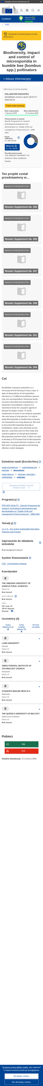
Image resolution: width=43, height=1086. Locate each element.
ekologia (5, 470)
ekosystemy (18, 470)
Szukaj (32, 10)
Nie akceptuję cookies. (21, 1082)
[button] (27, 10)
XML (23, 744)
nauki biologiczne (29, 467)
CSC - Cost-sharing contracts (14, 564)
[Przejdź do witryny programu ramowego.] (21, 46)
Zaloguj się (21, 10)
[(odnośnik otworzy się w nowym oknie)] (10, 9)
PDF (23, 751)
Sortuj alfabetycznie (8, 626)
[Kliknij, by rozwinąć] (39, 638)
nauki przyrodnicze (10, 467)
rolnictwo (21, 477)
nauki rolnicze (8, 474)
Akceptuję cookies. (21, 1076)
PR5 (7, 25)
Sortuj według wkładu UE (21, 627)
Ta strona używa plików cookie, (15, 1067)
